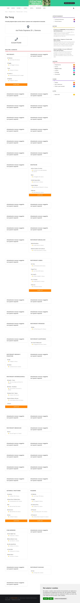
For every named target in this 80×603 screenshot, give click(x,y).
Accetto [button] (45, 598)
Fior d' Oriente (34, 279)
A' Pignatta (9, 78)
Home (6, 11)
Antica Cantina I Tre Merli (36, 168)
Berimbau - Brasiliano (12, 386)
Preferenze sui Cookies (16, 599)
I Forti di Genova (58, 21)
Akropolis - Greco (11, 380)
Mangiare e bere (12, 11)
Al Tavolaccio (34, 515)
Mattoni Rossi (10, 554)
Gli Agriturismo (58, 64)
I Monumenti (57, 74)
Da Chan (33, 264)
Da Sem (32, 570)
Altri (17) (40, 290)
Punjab (8, 359)
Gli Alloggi (57, 72)
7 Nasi (8, 68)
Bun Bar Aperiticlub (11, 544)
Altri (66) (40, 520)
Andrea (8, 515)
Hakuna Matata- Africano (12, 398)
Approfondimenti (58, 16)
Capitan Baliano (34, 185)
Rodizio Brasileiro (34, 243)
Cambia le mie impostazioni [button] (60, 598)
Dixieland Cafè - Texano (12, 393)
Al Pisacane (33, 509)
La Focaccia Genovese (59, 19)
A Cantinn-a (9, 73)
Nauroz (8, 431)
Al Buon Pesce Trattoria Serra (13, 499)
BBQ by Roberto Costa (12, 539)
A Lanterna (9, 494)
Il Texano (9, 403)
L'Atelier (32, 327)
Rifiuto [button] (51, 598)
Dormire (56, 66)
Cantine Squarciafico (35, 180)
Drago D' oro (34, 269)
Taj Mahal (9, 364)
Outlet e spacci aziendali (60, 86)
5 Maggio (9, 63)
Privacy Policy (7, 599)
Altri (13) (16, 406)
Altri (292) (16, 84)
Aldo (8, 504)
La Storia (56, 70)
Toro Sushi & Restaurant (36, 342)
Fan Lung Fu (33, 274)
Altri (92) (16, 520)
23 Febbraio (9, 58)
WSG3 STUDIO (14, 598)
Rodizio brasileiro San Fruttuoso (38, 248)
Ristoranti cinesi (19, 11)
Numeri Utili (57, 94)
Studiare (56, 82)
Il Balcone (33, 190)
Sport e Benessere (58, 84)
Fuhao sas (33, 284)
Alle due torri (10, 509)
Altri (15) (40, 195)
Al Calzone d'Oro (34, 504)
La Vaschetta (10, 549)
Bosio (32, 175)
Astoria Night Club (11, 533)
